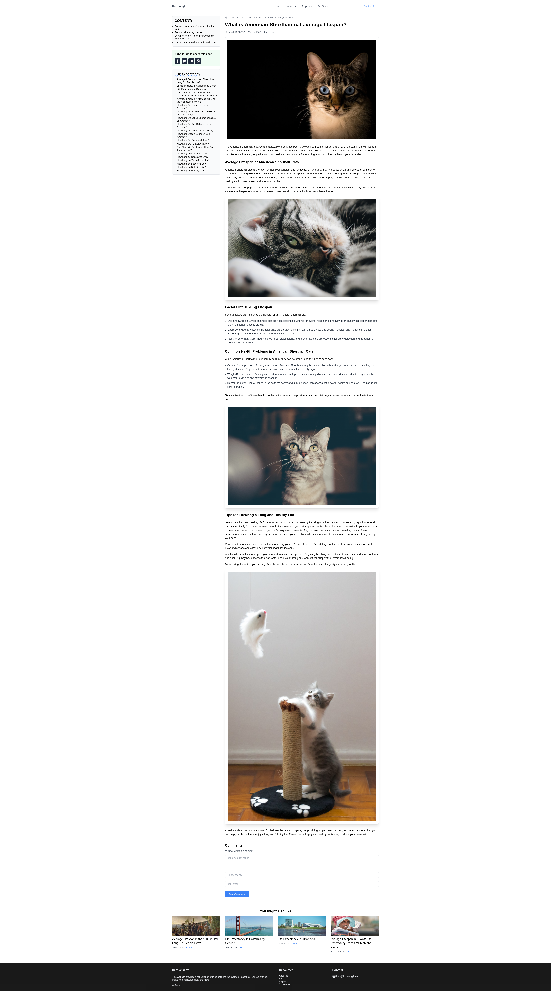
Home (279, 6)
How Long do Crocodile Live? (192, 153)
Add (281, 978)
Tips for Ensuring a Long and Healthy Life (196, 42)
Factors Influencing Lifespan (189, 32)
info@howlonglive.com (349, 976)
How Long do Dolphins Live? (191, 167)
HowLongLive (180, 6)
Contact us (284, 984)
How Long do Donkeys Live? (191, 170)
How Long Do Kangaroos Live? (193, 143)
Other (189, 947)
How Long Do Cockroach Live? (193, 140)
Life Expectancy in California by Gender (197, 86)
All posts (307, 6)
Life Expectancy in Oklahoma (192, 89)
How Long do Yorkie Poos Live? (193, 160)
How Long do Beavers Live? (191, 164)
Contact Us (370, 6)
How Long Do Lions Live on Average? (196, 130)
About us (292, 6)
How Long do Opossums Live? (192, 157)
